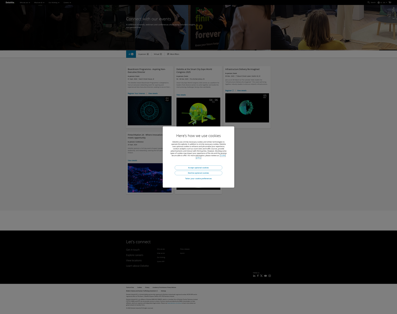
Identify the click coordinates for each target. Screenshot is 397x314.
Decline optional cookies (198, 173)
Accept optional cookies (198, 167)
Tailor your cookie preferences (198, 178)
